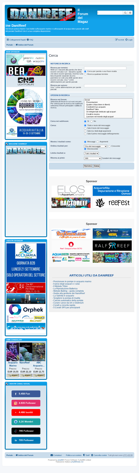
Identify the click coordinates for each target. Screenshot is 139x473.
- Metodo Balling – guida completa (68, 291)
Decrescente (92, 149)
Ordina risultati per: (59, 146)
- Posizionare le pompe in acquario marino (71, 281)
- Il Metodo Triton (60, 286)
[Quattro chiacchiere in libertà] (108, 105)
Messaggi (91, 142)
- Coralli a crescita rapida (63, 305)
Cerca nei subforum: (60, 121)
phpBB (60, 460)
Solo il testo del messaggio (98, 128)
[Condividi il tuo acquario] (108, 107)
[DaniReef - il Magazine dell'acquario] (25, 151)
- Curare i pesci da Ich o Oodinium (68, 303)
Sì (88, 121)
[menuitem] (29, 40)
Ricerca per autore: (59, 85)
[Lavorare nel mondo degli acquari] (108, 117)
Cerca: (53, 125)
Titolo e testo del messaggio (98, 125)
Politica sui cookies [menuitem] (74, 455)
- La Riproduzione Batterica (64, 288)
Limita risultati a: (58, 153)
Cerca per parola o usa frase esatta (102, 71)
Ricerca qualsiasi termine (97, 74)
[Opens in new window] (71, 191)
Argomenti (103, 142)
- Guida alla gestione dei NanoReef (68, 293)
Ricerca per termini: (59, 68)
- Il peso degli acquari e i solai (66, 284)
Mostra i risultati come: (61, 142)
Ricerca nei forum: (59, 99)
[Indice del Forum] (42, 13)
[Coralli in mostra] (108, 114)
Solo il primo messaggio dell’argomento (103, 134)
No (94, 121)
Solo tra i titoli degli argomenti (99, 131)
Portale (9, 45)
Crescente (115, 146)
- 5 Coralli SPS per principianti (66, 307)
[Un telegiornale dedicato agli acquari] (108, 112)
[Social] (108, 100)
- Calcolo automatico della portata (67, 300)
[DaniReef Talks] (108, 109)
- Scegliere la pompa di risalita (66, 298)
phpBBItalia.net (77, 462)
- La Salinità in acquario (63, 296)
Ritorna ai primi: (58, 158)
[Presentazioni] (108, 102)
